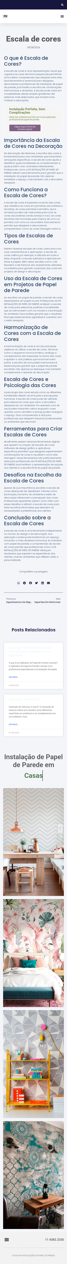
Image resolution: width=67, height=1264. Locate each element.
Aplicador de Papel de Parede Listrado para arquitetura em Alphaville (30, 651)
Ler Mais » (13, 677)
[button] (62, 4)
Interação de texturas (24, 699)
